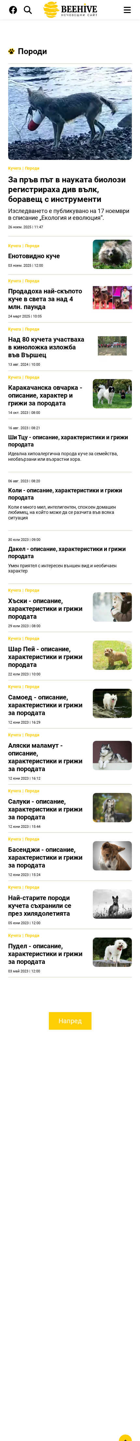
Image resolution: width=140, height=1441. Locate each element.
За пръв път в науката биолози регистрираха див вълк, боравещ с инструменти (67, 189)
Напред (70, 1021)
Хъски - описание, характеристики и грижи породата (45, 608)
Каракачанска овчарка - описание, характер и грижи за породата (45, 395)
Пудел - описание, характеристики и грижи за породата (45, 954)
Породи (32, 51)
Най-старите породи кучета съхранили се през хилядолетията (39, 905)
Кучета (14, 168)
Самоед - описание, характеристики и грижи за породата (45, 705)
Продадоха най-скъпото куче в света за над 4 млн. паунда (45, 299)
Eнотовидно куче (34, 256)
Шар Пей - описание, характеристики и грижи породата (45, 657)
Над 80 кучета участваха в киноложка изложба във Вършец (46, 347)
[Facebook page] (13, 11)
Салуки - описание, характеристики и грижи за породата (45, 809)
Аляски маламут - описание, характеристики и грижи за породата (45, 757)
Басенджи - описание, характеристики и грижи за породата (45, 857)
